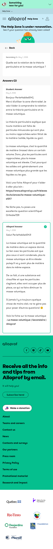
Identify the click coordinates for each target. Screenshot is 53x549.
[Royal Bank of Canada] (39, 526)
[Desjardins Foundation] (14, 526)
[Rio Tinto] (14, 516)
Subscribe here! (15, 395)
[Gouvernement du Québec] (14, 502)
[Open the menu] (4, 19)
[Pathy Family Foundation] (39, 502)
